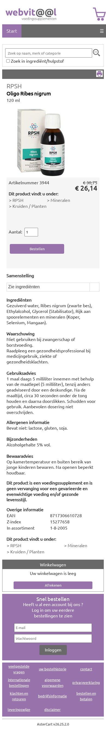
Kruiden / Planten (29, 206)
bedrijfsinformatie (52, 696)
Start (12, 31)
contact (86, 669)
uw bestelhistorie (52, 669)
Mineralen (60, 200)
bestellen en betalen (86, 696)
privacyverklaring (86, 682)
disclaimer (52, 709)
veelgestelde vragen (18, 669)
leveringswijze (19, 709)
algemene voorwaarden (52, 682)
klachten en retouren (19, 696)
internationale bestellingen (19, 682)
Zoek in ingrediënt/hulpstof (37, 60)
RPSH (14, 86)
